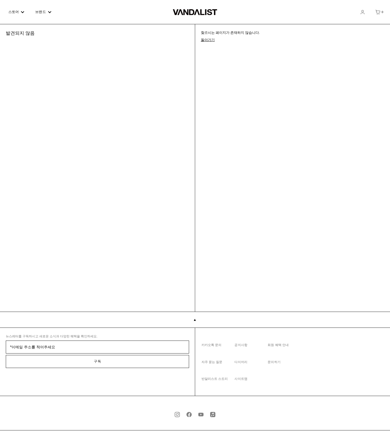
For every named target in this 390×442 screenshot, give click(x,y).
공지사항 (240, 345)
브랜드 (40, 12)
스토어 (13, 12)
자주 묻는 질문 (212, 362)
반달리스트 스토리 (214, 378)
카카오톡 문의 (211, 345)
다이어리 (240, 362)
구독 (97, 361)
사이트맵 (240, 378)
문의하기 (274, 362)
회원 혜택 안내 (278, 345)
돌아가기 (208, 40)
